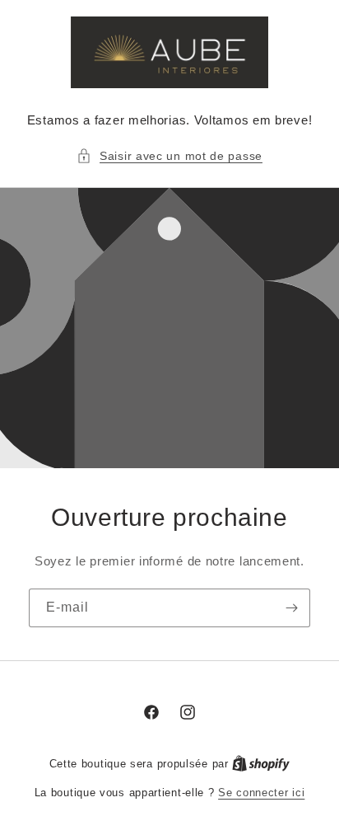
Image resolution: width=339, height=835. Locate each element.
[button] (169, 156)
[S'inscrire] (291, 608)
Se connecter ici (261, 792)
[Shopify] (261, 764)
